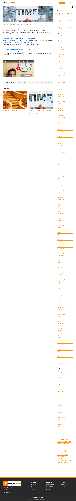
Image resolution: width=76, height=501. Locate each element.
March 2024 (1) (60, 80)
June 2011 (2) (60, 354)
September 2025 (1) (61, 59)
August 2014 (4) (60, 288)
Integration (48, 488)
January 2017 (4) (61, 220)
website (59, 424)
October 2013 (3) (61, 311)
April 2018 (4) (60, 187)
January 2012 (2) (61, 340)
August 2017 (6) (60, 204)
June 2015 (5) (60, 265)
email (64, 449)
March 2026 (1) (60, 45)
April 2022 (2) (60, 110)
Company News (60, 377)
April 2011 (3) (60, 358)
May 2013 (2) (60, 321)
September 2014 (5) (61, 286)
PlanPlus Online (60, 460)
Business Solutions (50, 484)
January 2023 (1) (61, 91)
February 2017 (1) (61, 218)
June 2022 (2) (60, 105)
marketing (65, 454)
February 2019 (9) (61, 173)
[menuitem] (33, 3)
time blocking (69, 467)
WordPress (60, 426)
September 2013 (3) (61, 314)
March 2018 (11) (61, 190)
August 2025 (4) (60, 61)
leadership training (66, 452)
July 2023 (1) (60, 84)
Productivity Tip (65, 462)
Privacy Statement (35, 488)
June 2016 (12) (60, 237)
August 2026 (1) (60, 35)
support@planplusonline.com (8, 493)
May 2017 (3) (60, 211)
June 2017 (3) (60, 208)
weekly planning (60, 471)
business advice (60, 437)
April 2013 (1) (60, 323)
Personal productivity (61, 458)
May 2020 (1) (60, 138)
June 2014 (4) (60, 293)
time (64, 467)
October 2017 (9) (61, 199)
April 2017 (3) (60, 213)
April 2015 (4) (60, 269)
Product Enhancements (62, 403)
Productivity (60, 407)
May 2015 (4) (60, 267)
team (62, 467)
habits (67, 450)
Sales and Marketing (61, 417)
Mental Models (60, 391)
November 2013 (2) (61, 309)
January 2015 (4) (61, 276)
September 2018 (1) (61, 183)
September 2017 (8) (61, 201)
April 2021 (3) (60, 127)
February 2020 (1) (61, 145)
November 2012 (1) (61, 332)
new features (60, 456)
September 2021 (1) (61, 117)
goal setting (63, 450)
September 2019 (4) (61, 157)
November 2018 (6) (61, 180)
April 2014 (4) (60, 297)
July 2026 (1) (60, 38)
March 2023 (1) (60, 89)
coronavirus (64, 443)
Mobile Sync (60, 393)
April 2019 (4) (60, 169)
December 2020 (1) (61, 134)
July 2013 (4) (60, 318)
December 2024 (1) (61, 73)
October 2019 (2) (61, 155)
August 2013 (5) (60, 316)
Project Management (61, 410)
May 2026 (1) (60, 40)
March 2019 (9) (60, 171)
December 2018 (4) (61, 178)
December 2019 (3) (61, 150)
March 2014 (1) (60, 300)
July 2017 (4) (60, 206)
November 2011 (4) (61, 344)
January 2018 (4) (61, 194)
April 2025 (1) (60, 63)
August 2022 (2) (60, 103)
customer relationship (68, 445)
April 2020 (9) (60, 141)
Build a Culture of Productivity (67, 435)
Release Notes (60, 414)
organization (65, 456)
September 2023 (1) (61, 82)
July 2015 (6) (60, 262)
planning (67, 458)
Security (32, 489)
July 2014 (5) (60, 290)
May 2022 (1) (60, 108)
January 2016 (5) (61, 248)
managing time (60, 454)
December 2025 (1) (61, 52)
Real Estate (60, 412)
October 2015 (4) (61, 255)
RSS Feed (48, 489)
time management (61, 469)
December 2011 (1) (61, 342)
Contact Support (64, 486)
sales (67, 464)
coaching (59, 443)
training (66, 469)
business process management (63, 439)
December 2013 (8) (61, 307)
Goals (59, 384)
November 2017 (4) (61, 197)
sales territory (60, 466)
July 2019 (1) (60, 162)
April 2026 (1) (60, 42)
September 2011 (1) (61, 347)
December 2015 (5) (61, 251)
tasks (58, 467)
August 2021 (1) (60, 119)
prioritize (70, 460)
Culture (59, 382)
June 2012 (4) (60, 335)
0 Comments (30, 113)
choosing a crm (68, 441)
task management (67, 466)
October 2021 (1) (61, 115)
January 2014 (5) (61, 304)
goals (58, 450)
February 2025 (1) (61, 68)
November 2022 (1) (61, 96)
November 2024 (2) (61, 75)
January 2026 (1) (61, 49)
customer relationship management (64, 447)
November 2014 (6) (61, 281)
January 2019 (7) (61, 176)
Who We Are (33, 484)
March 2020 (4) (60, 143)
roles (64, 464)
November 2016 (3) (61, 225)
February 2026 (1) (61, 47)
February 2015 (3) (61, 274)
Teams (59, 419)
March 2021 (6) (60, 129)
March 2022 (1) (60, 112)
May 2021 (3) (60, 124)
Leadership (60, 389)
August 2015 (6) (60, 260)
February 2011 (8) (61, 363)
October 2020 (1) (61, 136)
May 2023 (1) (60, 87)
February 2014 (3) (61, 302)
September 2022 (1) (61, 101)
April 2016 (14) (60, 241)
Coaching (59, 375)
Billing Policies (34, 486)
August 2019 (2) (60, 159)
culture (62, 445)
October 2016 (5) (61, 227)
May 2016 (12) (60, 239)
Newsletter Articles (61, 396)
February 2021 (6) (61, 131)
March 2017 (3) (60, 215)
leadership (59, 452)
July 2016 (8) (60, 234)
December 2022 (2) (61, 94)
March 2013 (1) (60, 325)
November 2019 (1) (61, 152)
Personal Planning (49, 486)
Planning (59, 398)
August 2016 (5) (60, 232)
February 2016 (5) (61, 246)
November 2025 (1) (61, 54)
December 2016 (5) (61, 222)
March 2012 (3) (60, 337)
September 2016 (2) (61, 229)
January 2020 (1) (61, 148)
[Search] (71, 3)
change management (61, 441)
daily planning (60, 449)
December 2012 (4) (61, 330)
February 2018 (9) (61, 192)
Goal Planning (69, 449)
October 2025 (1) (61, 56)
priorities (65, 460)
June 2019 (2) (60, 164)
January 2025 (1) (61, 70)
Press (59, 400)
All (58, 370)
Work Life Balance (61, 428)
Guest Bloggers (60, 386)
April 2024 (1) (60, 77)
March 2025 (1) (60, 66)
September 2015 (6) (61, 258)
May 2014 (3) (60, 295)
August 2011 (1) (60, 349)
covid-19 (68, 443)
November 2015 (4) (61, 253)
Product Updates (61, 405)
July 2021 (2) (60, 122)
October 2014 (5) (61, 283)
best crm (59, 435)
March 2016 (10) (61, 244)
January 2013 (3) (61, 328)
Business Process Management (63, 372)
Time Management (61, 421)
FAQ (61, 488)
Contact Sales (63, 484)
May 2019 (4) (60, 166)
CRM (58, 379)
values (70, 469)
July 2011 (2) (60, 351)
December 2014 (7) (61, 279)
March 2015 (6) (60, 272)
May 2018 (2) (60, 185)
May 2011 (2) (60, 356)
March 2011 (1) (60, 361)
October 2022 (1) (61, 98)
